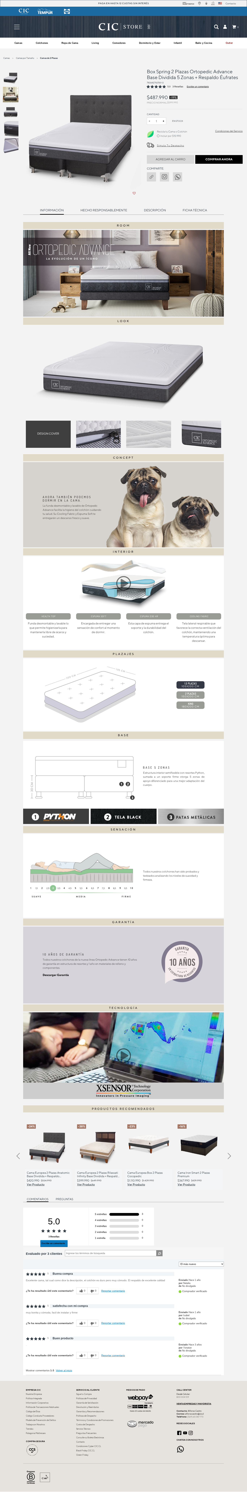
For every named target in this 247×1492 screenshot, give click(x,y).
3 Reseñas (178, 86)
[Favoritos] (134, 193)
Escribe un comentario (198, 86)
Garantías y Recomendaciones (90, 1411)
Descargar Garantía (56, 975)
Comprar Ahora (219, 159)
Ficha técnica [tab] (195, 210)
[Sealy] (67, 11)
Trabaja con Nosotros (35, 1424)
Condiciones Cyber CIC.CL (88, 1446)
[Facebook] (179, 1432)
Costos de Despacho (85, 1424)
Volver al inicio (64, 1370)
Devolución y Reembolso (87, 1407)
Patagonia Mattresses (36, 1433)
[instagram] (166, 176)
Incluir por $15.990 (170, 135)
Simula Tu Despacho (170, 145)
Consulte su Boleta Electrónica (90, 1437)
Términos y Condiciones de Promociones (94, 1420)
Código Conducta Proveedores (40, 1416)
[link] (229, 43)
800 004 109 (182, 1397)
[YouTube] (185, 1432)
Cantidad (153, 114)
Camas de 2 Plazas (49, 58)
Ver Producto (35, 1184)
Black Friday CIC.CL (85, 1450)
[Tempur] (45, 11)
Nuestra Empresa (34, 1394)
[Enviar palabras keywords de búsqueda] (216, 27)
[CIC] (24, 11)
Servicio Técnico (83, 1429)
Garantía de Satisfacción (87, 1403)
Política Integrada (34, 1398)
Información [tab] (52, 210)
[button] (225, 27)
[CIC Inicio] (120, 26)
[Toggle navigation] (17, 27)
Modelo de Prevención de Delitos (41, 1420)
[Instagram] (191, 1432)
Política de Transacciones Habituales (42, 1407)
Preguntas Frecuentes (86, 1433)
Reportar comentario (113, 1290)
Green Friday (82, 1455)
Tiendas (29, 1429)
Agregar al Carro (170, 159)
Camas (6, 58)
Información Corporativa (37, 1403)
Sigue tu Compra (84, 1394)
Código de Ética (33, 1411)
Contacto (80, 1442)
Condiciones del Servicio (229, 131)
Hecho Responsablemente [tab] (103, 210)
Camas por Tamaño (25, 58)
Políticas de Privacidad (86, 1398)
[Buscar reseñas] (159, 1253)
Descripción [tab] (155, 210)
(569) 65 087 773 (195, 1416)
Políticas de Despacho (86, 1416)
